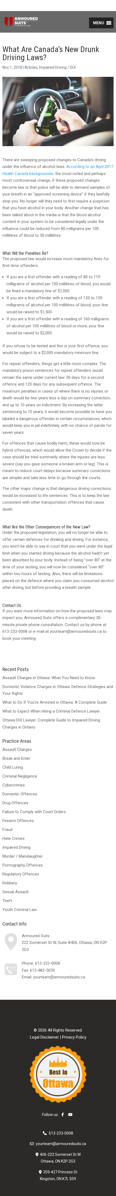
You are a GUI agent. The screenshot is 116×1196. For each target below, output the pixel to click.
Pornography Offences (22, 865)
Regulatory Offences (20, 874)
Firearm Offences (18, 820)
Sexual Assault (15, 891)
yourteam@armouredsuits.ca (59, 977)
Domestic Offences (19, 794)
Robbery (9, 883)
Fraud (7, 829)
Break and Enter (16, 758)
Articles (31, 67)
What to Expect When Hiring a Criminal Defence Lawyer (51, 711)
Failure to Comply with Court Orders (34, 811)
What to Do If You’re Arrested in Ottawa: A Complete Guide (54, 702)
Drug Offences (15, 802)
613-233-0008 (47, 963)
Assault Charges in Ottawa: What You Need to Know (48, 677)
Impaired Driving (16, 847)
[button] (98, 23)
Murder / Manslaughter (22, 856)
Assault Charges (17, 749)
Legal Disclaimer (44, 1037)
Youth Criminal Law (19, 909)
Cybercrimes (13, 785)
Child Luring (12, 767)
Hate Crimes (13, 838)
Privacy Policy (74, 1037)
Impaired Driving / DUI (57, 67)
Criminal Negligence (19, 776)
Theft (7, 900)
